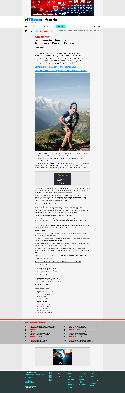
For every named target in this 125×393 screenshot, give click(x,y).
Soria (38, 26)
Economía (92, 376)
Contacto (27, 384)
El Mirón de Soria (41, 20)
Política (91, 373)
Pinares (69, 373)
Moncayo (70, 385)
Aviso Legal (27, 380)
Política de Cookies (29, 381)
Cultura (91, 378)
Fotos (72, 26)
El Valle (69, 376)
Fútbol (65, 30)
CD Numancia (60, 30)
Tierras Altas (70, 378)
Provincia (45, 26)
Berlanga (70, 375)
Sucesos (58, 376)
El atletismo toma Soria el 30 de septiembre (55, 67)
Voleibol (70, 30)
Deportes (60, 26)
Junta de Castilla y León (95, 381)
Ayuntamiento (60, 375)
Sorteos (92, 385)
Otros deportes (97, 30)
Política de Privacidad (29, 382)
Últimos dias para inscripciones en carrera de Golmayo (61, 71)
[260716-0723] (62, 356)
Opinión (79, 26)
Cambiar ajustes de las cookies (31, 386)
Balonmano (80, 30)
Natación (86, 30)
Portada (31, 26)
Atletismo (75, 30)
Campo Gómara (71, 384)
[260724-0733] (62, 8)
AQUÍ (50, 258)
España (53, 26)
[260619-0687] (62, 178)
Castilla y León (94, 380)
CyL (67, 26)
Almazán (70, 387)
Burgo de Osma (71, 379)
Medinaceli (70, 388)
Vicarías (69, 382)
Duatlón (90, 30)
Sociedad (92, 375)
